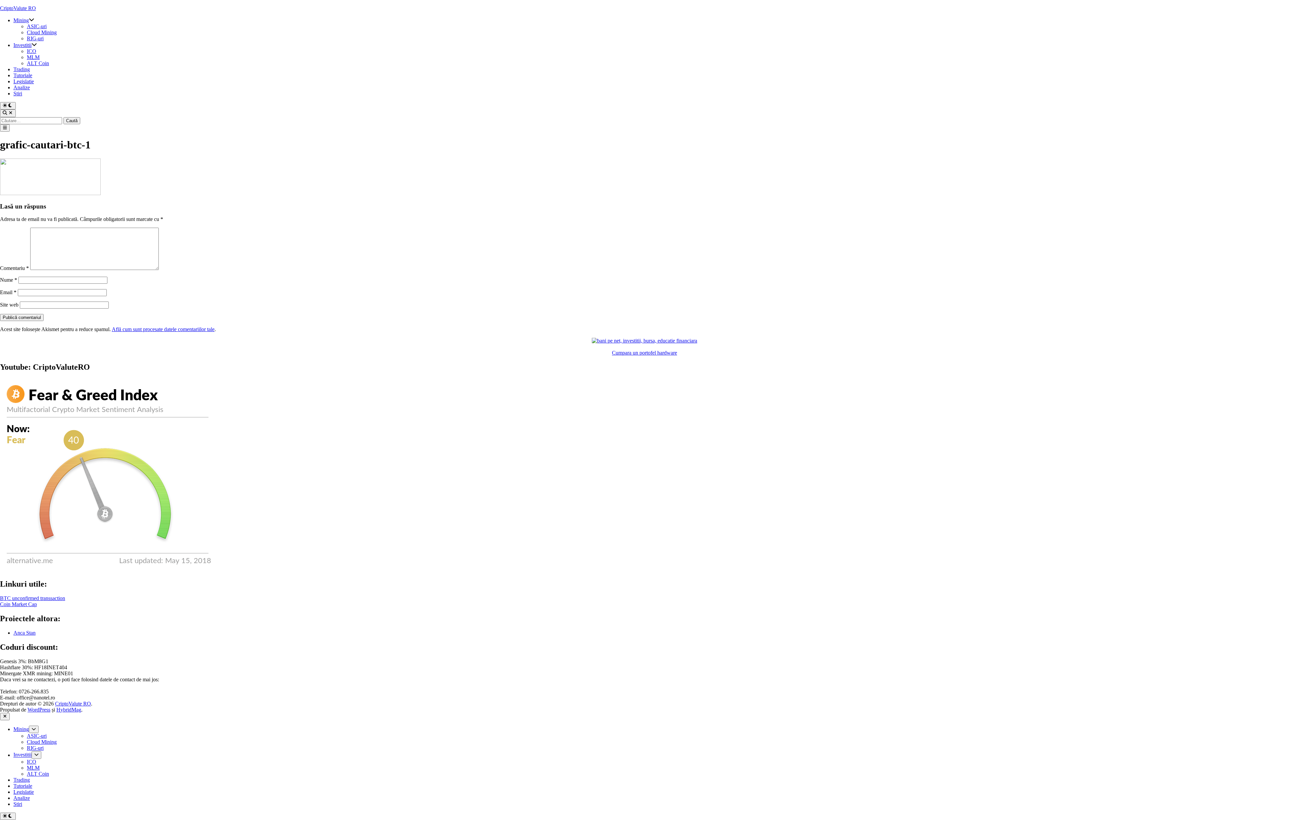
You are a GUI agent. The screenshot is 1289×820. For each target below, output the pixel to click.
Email (8, 292)
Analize (21, 87)
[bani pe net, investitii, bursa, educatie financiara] (644, 341)
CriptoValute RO (18, 8)
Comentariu (14, 268)
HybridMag (68, 710)
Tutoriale (22, 75)
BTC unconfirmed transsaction (32, 598)
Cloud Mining (42, 32)
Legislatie (23, 81)
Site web (9, 305)
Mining (21, 20)
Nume (8, 280)
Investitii (22, 45)
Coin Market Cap (18, 604)
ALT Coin (38, 63)
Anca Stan (24, 633)
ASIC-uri (37, 26)
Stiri (17, 93)
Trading (21, 69)
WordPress (39, 710)
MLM (33, 57)
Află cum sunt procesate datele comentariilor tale (163, 329)
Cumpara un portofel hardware (644, 353)
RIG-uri (35, 38)
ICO (31, 51)
